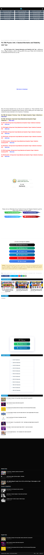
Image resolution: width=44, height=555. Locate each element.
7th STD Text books (7, 15)
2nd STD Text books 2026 (22, 11)
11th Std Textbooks (16, 387)
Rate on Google (23, 261)
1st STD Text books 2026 (7, 11)
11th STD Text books (22, 17)
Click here (4, 116)
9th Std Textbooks (16, 382)
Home (2, 40)
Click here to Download (21, 89)
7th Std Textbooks (16, 376)
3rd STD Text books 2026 (36, 11)
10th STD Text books (7, 17)
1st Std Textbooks (16, 359)
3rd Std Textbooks (16, 365)
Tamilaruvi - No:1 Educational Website (11, 553)
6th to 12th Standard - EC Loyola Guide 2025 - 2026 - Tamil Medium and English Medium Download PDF (22, 422)
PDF (16, 273)
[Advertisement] (22, 31)
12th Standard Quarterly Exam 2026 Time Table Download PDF (22, 290)
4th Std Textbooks (16, 368)
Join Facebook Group (23, 251)
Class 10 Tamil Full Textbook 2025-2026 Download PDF (15, 542)
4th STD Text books (7, 13)
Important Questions (10, 273)
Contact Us (41, 553)
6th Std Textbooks (16, 373)
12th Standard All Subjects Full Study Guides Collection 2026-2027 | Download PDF (19, 398)
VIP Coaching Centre (6, 40)
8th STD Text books (22, 15)
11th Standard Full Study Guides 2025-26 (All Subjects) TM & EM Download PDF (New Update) (21, 407)
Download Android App (23, 244)
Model (14, 273)
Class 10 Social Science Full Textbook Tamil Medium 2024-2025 (16, 417)
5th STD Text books (22, 13)
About (37, 553)
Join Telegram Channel (23, 254)
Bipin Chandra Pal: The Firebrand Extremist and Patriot (14, 489)
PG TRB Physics (20, 273)
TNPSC (34, 273)
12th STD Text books (36, 17)
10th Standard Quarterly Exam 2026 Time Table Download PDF (36, 290)
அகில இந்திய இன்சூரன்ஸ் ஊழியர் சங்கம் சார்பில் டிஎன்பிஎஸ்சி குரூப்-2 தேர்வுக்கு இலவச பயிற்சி (23, 481)
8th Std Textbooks (16, 379)
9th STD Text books (36, 15)
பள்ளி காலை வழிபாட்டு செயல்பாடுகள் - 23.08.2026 (15, 476)
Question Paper (25, 273)
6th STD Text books (36, 13)
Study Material (30, 273)
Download (4, 273)
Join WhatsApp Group (23, 248)
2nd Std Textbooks (16, 362)
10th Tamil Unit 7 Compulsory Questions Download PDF (14, 471)
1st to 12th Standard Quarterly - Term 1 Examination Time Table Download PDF (8, 290)
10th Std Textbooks (16, 384)
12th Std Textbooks (16, 390)
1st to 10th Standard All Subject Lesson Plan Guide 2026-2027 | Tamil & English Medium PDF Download (22, 412)
